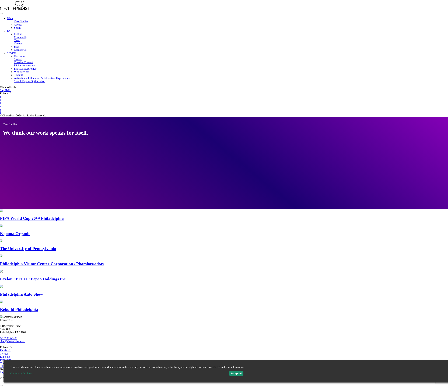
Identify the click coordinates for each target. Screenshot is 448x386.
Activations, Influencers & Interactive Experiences (41, 78)
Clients (18, 24)
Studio (17, 27)
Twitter (4, 353)
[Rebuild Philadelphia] (1, 302)
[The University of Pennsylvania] (1, 241)
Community (20, 37)
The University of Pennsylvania (28, 248)
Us (8, 30)
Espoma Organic (15, 233)
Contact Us (20, 49)
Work (10, 18)
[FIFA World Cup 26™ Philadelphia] (1, 210)
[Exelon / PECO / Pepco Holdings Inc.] (1, 271)
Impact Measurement (25, 68)
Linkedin (5, 356)
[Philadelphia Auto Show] (1, 286)
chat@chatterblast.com (12, 341)
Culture (18, 34)
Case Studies (21, 21)
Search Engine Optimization (29, 81)
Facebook (5, 350)
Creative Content (23, 62)
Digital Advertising (24, 65)
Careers (18, 43)
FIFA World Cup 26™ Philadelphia (32, 218)
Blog (16, 46)
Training (18, 74)
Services (11, 52)
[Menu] (1, 13)
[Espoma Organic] (1, 226)
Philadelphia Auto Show (21, 294)
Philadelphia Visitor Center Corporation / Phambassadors (52, 264)
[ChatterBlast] (14, 9)
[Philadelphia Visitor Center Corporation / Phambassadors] (1, 256)
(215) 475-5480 (8, 338)
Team (17, 40)
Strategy (18, 59)
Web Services (21, 71)
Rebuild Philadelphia (19, 309)
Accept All (236, 373)
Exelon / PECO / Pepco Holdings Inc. (33, 279)
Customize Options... (22, 373)
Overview (19, 56)
